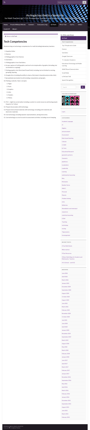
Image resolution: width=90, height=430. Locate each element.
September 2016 (66, 380)
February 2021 (66, 310)
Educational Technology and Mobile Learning (72, 64)
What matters (66, 249)
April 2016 (65, 387)
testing (64, 228)
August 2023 (65, 300)
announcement (66, 131)
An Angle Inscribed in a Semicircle (45, 15)
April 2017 (65, 363)
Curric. (72, 24)
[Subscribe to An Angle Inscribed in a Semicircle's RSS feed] (4, 2)
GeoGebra (65, 52)
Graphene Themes (15, 428)
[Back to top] (86, 426)
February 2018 (66, 353)
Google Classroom (67, 56)
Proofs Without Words (18, 24)
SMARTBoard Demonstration (70, 69)
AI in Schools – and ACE (68, 262)
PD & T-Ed (63, 24)
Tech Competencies (67, 42)
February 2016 (66, 393)
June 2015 (65, 410)
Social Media (65, 73)
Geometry (65, 158)
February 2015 (66, 417)
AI (62, 125)
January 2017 (65, 373)
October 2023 (66, 296)
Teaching (64, 222)
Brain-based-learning (67, 138)
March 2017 (65, 367)
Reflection (65, 205)
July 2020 (64, 320)
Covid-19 (7, 29)
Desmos (64, 49)
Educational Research (68, 151)
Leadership (65, 168)
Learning (64, 171)
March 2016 (65, 390)
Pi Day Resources (66, 253)
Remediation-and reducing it (69, 208)
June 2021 (65, 303)
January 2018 (65, 357)
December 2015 (66, 400)
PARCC (64, 188)
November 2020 (66, 313)
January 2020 (65, 330)
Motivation (65, 181)
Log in (63, 111)
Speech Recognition (67, 80)
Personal (64, 191)
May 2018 (64, 347)
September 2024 (66, 290)
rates (63, 202)
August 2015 (65, 407)
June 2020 (65, 323)
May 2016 (64, 383)
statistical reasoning (67, 215)
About (14, 29)
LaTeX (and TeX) (66, 76)
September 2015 (66, 404)
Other (80, 24)
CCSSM (64, 145)
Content (31, 24)
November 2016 (66, 377)
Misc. (63, 178)
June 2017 (65, 360)
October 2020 (66, 317)
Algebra (64, 128)
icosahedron (65, 165)
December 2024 (66, 286)
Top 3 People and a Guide (69, 45)
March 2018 (65, 350)
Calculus (64, 141)
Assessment (65, 135)
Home (6, 24)
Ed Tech (53, 24)
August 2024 (65, 293)
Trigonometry (65, 232)
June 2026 (65, 273)
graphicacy (65, 161)
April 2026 (65, 276)
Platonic (64, 195)
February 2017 (66, 370)
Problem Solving (66, 198)
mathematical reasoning (68, 175)
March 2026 (65, 280)
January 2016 (65, 397)
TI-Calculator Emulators (69, 60)
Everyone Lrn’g (42, 24)
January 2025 (65, 283)
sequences (65, 212)
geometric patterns (67, 155)
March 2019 (65, 340)
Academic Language (67, 121)
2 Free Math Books (67, 246)
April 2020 (65, 327)
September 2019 (66, 337)
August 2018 (65, 343)
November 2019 (66, 333)
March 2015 (65, 414)
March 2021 (65, 306)
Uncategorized (66, 235)
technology (65, 225)
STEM (63, 218)
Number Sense (66, 185)
